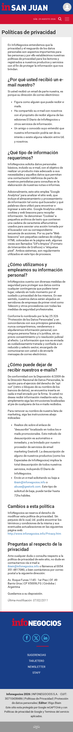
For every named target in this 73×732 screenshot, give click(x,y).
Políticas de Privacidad (39, 698)
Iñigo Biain (54, 703)
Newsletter (36, 666)
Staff (36, 672)
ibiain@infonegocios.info (29, 482)
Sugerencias (36, 655)
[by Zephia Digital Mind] (36, 727)
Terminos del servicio (57, 711)
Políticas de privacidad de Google (23, 711)
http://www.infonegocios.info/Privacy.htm (34, 533)
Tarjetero (36, 660)
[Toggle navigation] (67, 19)
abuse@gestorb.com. (27, 486)
